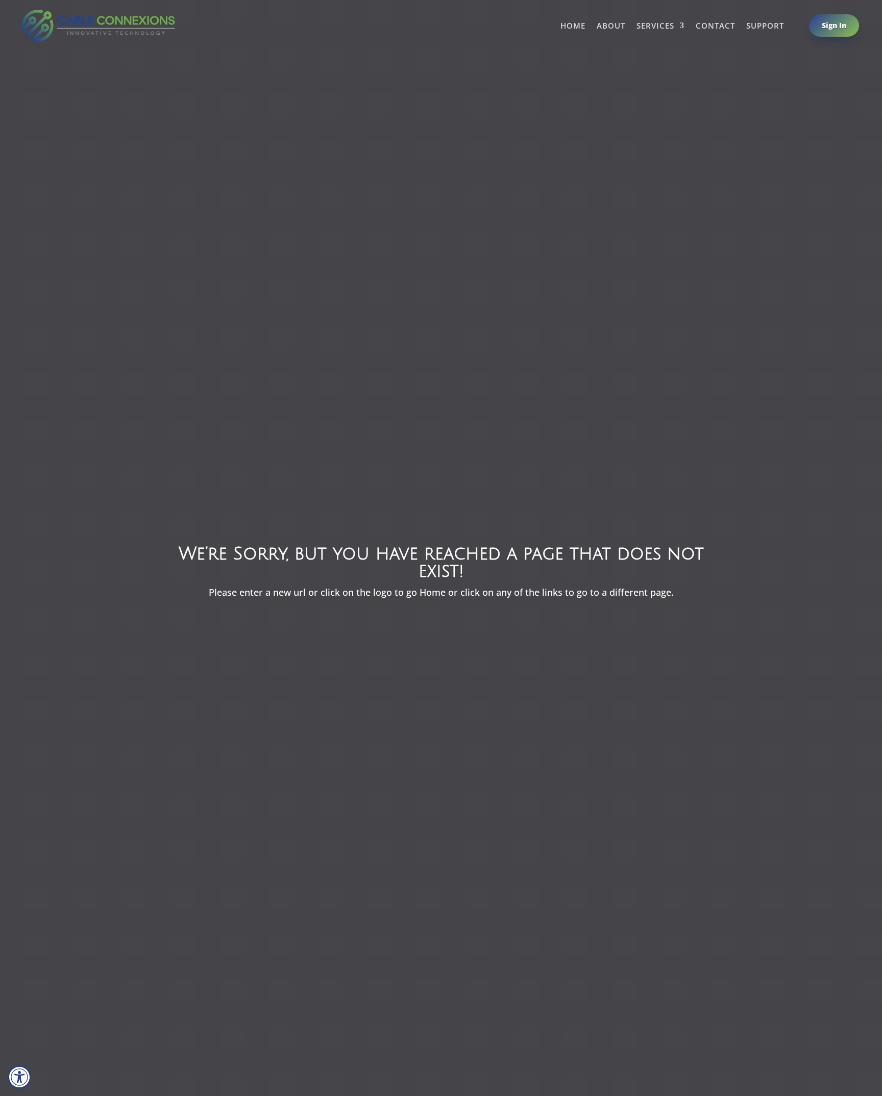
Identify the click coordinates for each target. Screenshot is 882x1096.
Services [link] (655, 26)
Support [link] (765, 26)
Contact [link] (715, 26)
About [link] (611, 26)
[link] (19, 1077)
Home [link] (572, 26)
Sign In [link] (834, 25)
